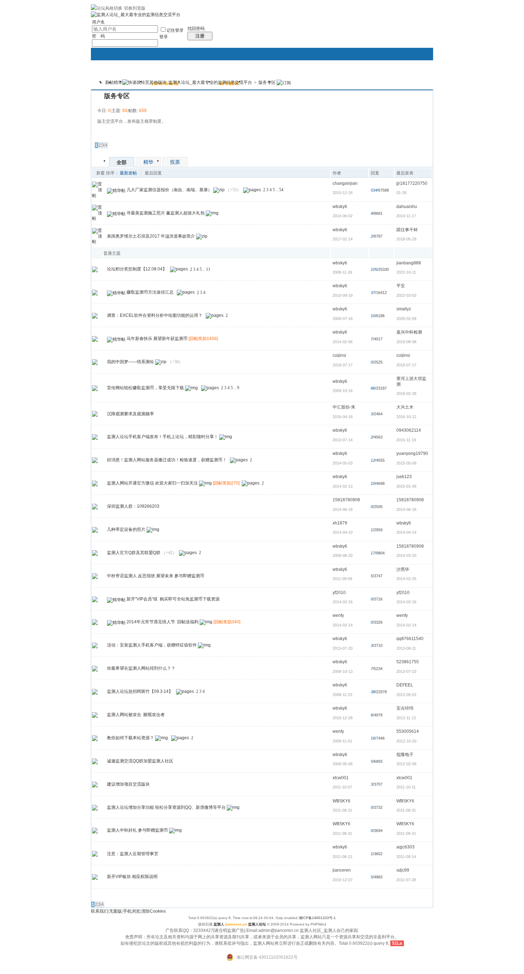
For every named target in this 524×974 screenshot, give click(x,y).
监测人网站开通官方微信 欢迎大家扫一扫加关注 (152, 483)
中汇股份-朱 (344, 407)
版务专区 (267, 82)
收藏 (98, 96)
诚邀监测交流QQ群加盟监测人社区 (140, 761)
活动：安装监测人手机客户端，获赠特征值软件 (152, 645)
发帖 (100, 135)
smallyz (403, 308)
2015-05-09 (406, 463)
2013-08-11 (406, 648)
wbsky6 (340, 206)
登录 (163, 36)
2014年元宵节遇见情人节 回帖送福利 (163, 622)
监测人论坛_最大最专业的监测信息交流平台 (210, 82)
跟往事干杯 (407, 229)
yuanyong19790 (412, 453)
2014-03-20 (406, 555)
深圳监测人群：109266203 (133, 506)
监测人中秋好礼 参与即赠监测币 (137, 830)
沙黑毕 (402, 569)
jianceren (342, 870)
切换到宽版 (134, 8)
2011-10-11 (406, 787)
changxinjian (345, 183)
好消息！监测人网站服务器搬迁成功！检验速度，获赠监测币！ (167, 459)
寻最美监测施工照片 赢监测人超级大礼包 (166, 212)
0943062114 (408, 430)
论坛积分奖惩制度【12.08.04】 (137, 269)
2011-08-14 (406, 856)
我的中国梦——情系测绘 (130, 361)
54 (281, 189)
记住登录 (175, 30)
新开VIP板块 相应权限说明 (132, 876)
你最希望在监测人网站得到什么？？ (141, 668)
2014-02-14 (406, 625)
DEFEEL (404, 685)
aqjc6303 (405, 846)
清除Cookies (153, 911)
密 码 (98, 36)
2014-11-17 (406, 216)
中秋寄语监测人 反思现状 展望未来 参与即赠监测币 (155, 575)
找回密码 (196, 28)
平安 (400, 285)
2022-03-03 (406, 295)
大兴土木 (404, 407)
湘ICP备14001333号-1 (317, 918)
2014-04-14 (406, 532)
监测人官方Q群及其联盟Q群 (133, 552)
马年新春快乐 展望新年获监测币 (157, 338)
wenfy (338, 615)
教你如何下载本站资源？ (130, 737)
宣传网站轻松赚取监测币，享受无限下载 (145, 387)
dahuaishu (406, 206)
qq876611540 (409, 638)
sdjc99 (402, 870)
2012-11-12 (406, 718)
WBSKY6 (341, 800)
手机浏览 (131, 911)
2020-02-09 (406, 318)
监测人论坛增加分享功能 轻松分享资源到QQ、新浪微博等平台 (166, 807)
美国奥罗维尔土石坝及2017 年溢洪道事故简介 (151, 236)
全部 (122, 162)
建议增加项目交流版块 (128, 784)
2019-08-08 (406, 342)
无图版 (115, 911)
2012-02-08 (406, 764)
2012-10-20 (406, 741)
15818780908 (346, 499)
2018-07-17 (406, 365)
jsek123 (404, 476)
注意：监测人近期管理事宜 (132, 853)
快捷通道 (414, 78)
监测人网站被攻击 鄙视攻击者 (136, 714)
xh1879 (340, 523)
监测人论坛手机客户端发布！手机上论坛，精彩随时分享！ (162, 436)
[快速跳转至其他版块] (144, 82)
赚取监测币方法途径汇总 (150, 292)
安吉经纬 (404, 708)
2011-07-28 (406, 880)
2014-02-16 (406, 602)
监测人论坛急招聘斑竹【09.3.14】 (140, 691)
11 (208, 269)
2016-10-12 (406, 417)
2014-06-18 (406, 509)
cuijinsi (339, 355)
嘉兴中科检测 (409, 332)
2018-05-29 (406, 239)
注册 (200, 36)
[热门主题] (95, 269)
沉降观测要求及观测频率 (130, 413)
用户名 (98, 22)
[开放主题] (95, 338)
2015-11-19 (406, 440)
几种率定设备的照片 (126, 529)
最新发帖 (128, 173)
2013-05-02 (406, 695)
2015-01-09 (406, 486)
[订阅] (284, 82)
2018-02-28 (406, 393)
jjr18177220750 (411, 183)
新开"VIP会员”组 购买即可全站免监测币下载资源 (173, 599)
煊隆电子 (404, 754)
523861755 (407, 661)
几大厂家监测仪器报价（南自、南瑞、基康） (169, 189)
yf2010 (339, 592)
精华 (118, 82)
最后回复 (153, 173)
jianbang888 (408, 262)
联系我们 (99, 911)
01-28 (401, 193)
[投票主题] (95, 315)
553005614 (407, 731)
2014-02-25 (406, 579)
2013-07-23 (406, 671)
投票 (175, 162)
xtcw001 (341, 777)
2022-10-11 (406, 272)
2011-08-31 (406, 810)
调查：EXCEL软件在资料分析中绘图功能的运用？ (154, 315)
